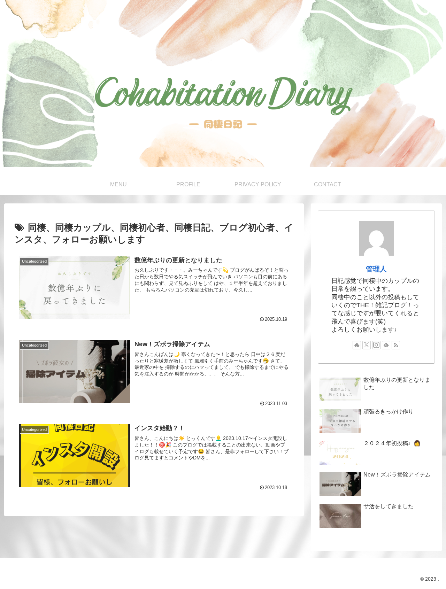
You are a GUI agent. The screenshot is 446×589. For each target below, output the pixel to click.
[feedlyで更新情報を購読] (386, 345)
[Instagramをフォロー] (376, 345)
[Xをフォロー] (366, 345)
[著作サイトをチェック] (357, 345)
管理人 (376, 269)
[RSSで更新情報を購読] (396, 345)
